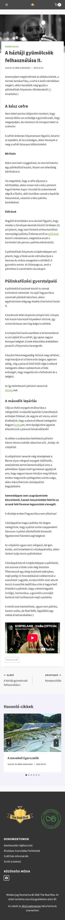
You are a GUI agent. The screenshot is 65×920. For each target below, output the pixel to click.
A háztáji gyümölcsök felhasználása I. (16, 680)
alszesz (9, 390)
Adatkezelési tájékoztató (18, 845)
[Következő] (56, 743)
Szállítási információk (16, 856)
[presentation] (32, 733)
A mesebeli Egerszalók (23, 758)
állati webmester (31, 906)
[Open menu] (7, 4)
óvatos (18, 425)
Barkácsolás (12, 46)
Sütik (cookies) (12, 861)
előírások (53, 234)
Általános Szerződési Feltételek (22, 851)
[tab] (26, 775)
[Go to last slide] (8, 743)
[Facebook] (6, 878)
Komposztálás (53, 678)
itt (49, 89)
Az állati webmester (21, 68)
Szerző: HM (12, 659)
